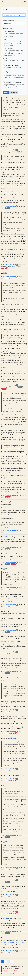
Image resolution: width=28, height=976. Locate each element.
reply (3, 569)
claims (14, 901)
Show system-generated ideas (14, 84)
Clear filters (13, 92)
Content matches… (8, 12)
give (3, 594)
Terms (14, 974)
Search (6, 92)
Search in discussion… (9, 20)
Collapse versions (14, 75)
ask (3, 611)
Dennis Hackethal (11, 150)
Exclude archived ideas (12, 67)
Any (14, 59)
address (4, 678)
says (7, 716)
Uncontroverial (14, 42)
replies (6, 918)
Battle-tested (13, 51)
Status (19, 974)
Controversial (13, 33)
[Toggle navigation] (24, 2)
